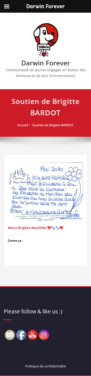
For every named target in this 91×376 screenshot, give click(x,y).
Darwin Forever (45, 62)
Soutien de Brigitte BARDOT (53, 125)
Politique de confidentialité (45, 366)
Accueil (22, 125)
